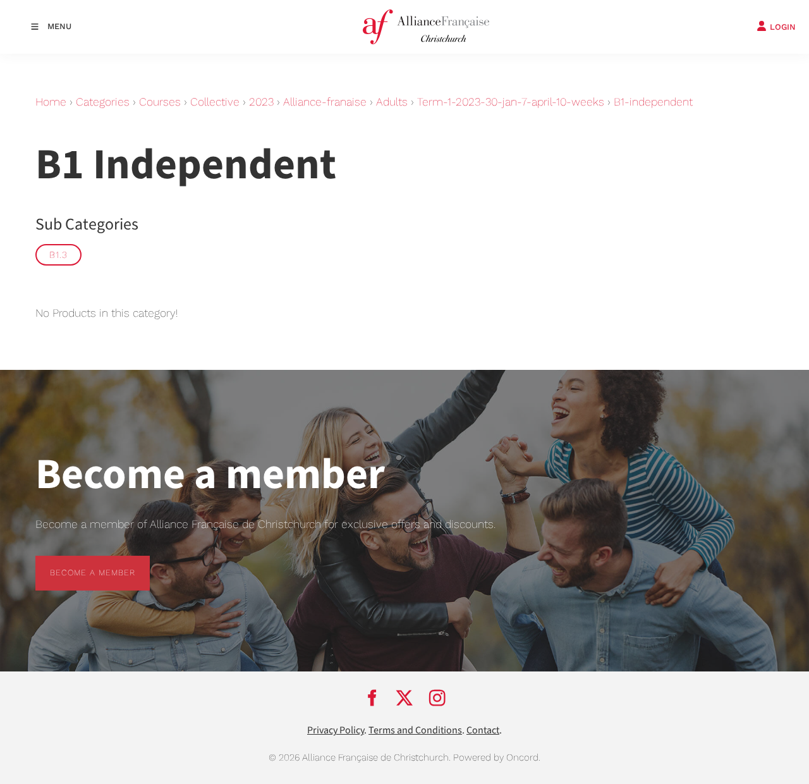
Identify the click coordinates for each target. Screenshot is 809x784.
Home (50, 101)
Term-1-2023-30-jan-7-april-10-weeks (510, 101)
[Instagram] (437, 697)
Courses (160, 101)
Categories (103, 101)
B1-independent (653, 101)
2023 (261, 101)
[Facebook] (371, 697)
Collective (215, 101)
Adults (392, 101)
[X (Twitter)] (404, 697)
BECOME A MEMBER (78, 563)
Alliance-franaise (325, 101)
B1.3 (58, 254)
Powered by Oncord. (496, 757)
